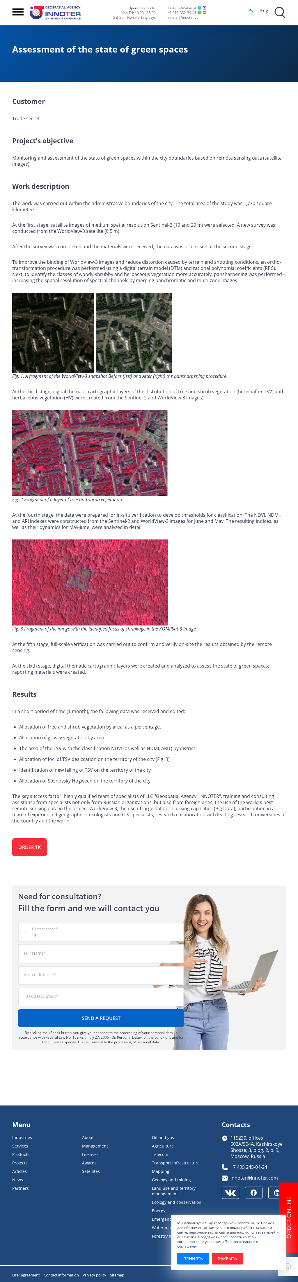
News (17, 1180)
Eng (264, 10)
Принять (193, 1258)
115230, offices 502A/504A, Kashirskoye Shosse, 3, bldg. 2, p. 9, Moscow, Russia (256, 1147)
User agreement (26, 1275)
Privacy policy (95, 1275)
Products (20, 1154)
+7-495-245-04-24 (181, 8)
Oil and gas (163, 1137)
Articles (19, 1171)
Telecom (160, 1154)
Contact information (62, 1275)
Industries (22, 1137)
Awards (89, 1163)
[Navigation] (18, 12)
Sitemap (117, 1275)
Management (95, 1146)
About (88, 1137)
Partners (20, 1188)
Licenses (90, 1154)
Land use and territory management (174, 1191)
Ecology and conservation (176, 1202)
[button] (288, 1266)
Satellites (91, 1171)
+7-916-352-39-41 (181, 12)
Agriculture (163, 1146)
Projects (20, 1163)
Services (20, 1146)
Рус (252, 10)
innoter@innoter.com (184, 17)
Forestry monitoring (171, 1236)
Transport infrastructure (176, 1163)
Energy (158, 1210)
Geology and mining (171, 1180)
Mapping (160, 1171)
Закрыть (227, 1258)
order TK (29, 847)
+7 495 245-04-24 (248, 1167)
